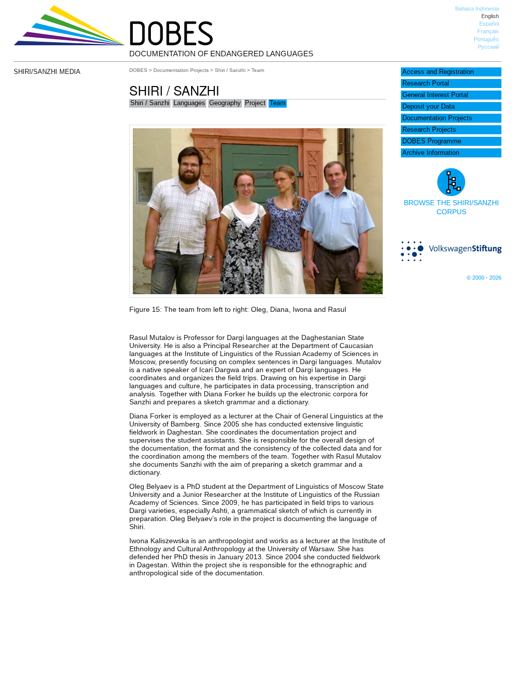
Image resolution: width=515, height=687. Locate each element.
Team (278, 103)
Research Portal (425, 83)
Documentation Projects (437, 118)
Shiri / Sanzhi (230, 70)
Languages (189, 103)
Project (255, 103)
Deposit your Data (428, 106)
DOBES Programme (431, 141)
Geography (225, 103)
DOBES (138, 70)
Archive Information (430, 152)
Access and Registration (438, 71)
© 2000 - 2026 (484, 278)
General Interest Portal (435, 95)
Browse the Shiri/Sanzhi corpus (451, 207)
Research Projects (429, 129)
